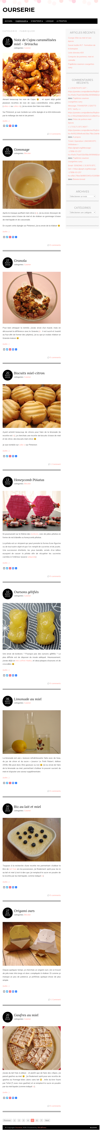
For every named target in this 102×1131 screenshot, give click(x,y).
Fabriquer (21, 21)
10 (7, 592)
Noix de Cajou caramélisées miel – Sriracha (35, 42)
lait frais (12, 869)
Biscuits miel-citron (29, 373)
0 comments (55, 245)
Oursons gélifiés (26, 592)
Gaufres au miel (26, 1015)
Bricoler (27, 153)
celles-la (17, 106)
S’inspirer (36, 21)
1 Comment (56, 464)
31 (7, 149)
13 (7, 479)
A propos (62, 21)
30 (7, 806)
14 (7, 39)
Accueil (9, 21)
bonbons (34, 534)
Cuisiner (27, 48)
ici (36, 213)
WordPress (41, 1127)
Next (47, 1120)
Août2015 (8, 152)
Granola (20, 260)
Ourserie (19, 9)
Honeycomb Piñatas (29, 480)
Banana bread (79, 179)
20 (7, 373)
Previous (7, 1120)
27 (7, 260)
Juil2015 (7, 810)
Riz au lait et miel (27, 806)
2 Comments (55, 134)
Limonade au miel (28, 699)
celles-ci (6, 106)
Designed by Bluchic (93, 1127)
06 (7, 699)
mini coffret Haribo (23, 660)
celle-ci (22, 445)
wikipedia (32, 557)
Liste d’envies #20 (76, 52)
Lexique (50, 21)
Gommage (21, 149)
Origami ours (24, 911)
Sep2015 (7, 43)
